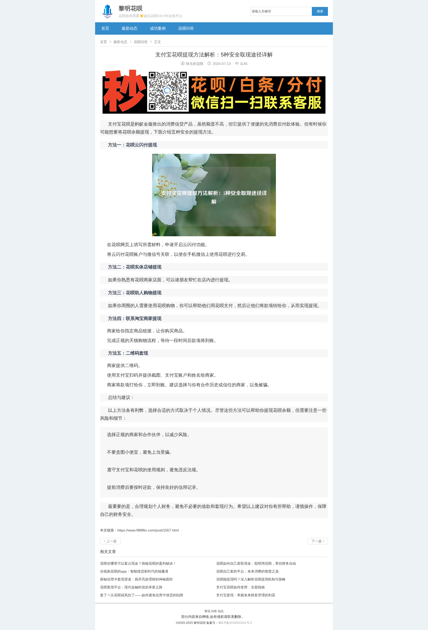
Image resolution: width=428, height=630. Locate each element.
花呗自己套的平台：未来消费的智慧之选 (247, 571)
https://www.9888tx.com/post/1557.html (148, 530)
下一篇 (317, 541)
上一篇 (110, 541)
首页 (105, 28)
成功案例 (158, 28)
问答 (214, 611)
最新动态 (129, 28)
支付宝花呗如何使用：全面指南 (240, 587)
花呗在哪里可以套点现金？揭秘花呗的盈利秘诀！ (138, 563)
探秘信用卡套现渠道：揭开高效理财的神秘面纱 (136, 579)
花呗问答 (186, 28)
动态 (221, 611)
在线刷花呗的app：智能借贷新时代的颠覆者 (134, 571)
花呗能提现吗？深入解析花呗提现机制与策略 (251, 579)
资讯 (207, 611)
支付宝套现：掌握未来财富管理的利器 (245, 595)
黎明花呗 (200, 623)
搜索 (320, 11)
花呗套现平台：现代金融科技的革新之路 (131, 587)
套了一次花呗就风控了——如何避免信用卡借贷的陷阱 (141, 595)
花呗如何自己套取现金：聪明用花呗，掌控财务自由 (256, 563)
